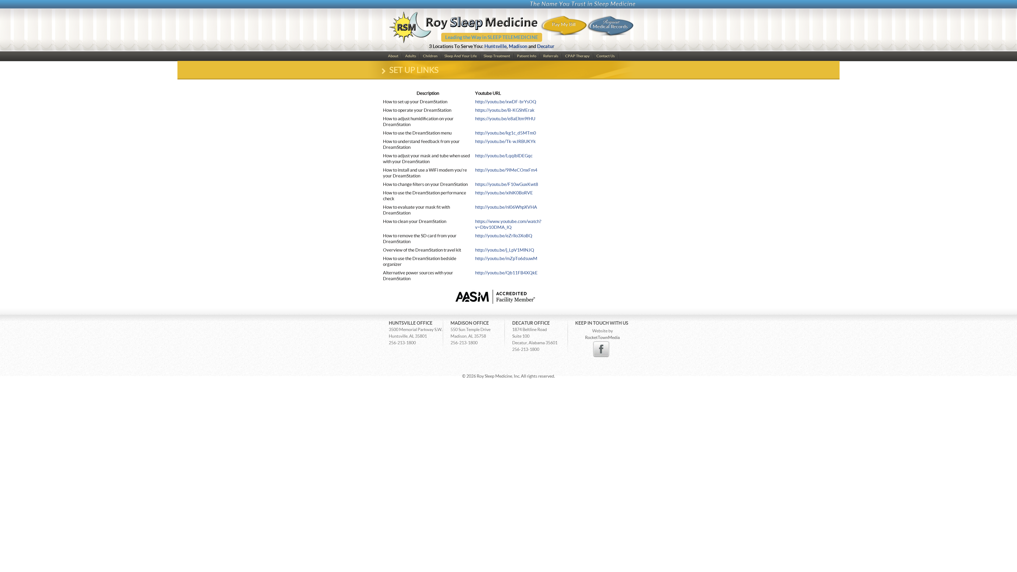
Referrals (550, 56)
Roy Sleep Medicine (494, 376)
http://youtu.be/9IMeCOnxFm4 (506, 169)
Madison (518, 46)
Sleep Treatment (497, 56)
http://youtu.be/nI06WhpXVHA (506, 206)
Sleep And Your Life (460, 56)
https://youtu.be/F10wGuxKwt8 (506, 184)
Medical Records (610, 24)
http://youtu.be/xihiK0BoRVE (504, 192)
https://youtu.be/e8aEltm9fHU (505, 118)
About (393, 56)
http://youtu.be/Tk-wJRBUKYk (505, 141)
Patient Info (526, 56)
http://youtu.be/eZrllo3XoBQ (503, 235)
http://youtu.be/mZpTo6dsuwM (506, 258)
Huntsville (495, 46)
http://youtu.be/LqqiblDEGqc (504, 155)
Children (430, 56)
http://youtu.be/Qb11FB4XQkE (506, 272)
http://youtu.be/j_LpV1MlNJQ (504, 249)
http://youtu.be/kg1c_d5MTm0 (505, 132)
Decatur (546, 46)
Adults (410, 56)
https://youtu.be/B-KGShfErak (504, 110)
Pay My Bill (564, 24)
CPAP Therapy (577, 56)
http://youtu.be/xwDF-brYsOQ (505, 101)
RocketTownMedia (602, 337)
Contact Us (605, 56)
